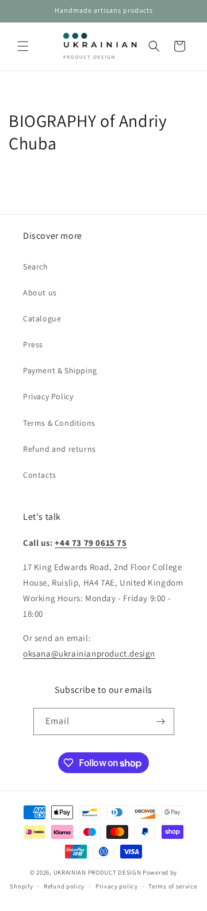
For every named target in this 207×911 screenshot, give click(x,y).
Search (35, 266)
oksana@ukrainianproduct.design (89, 653)
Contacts (39, 475)
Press (33, 344)
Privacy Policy (48, 396)
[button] (23, 46)
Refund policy (64, 886)
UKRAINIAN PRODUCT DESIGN (97, 872)
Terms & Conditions (59, 423)
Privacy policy (116, 886)
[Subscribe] (161, 721)
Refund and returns (59, 449)
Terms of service (172, 886)
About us (40, 292)
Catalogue (42, 318)
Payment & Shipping (60, 370)
